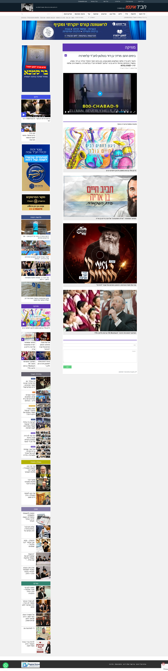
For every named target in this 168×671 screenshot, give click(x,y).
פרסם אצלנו (118, 664)
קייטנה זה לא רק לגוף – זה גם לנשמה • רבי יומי (36, 120)
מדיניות (111, 664)
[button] (6, 665)
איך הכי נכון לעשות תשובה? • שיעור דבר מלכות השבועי (29, 469)
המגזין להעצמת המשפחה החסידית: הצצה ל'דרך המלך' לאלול (28, 517)
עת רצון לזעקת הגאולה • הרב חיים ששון (29, 495)
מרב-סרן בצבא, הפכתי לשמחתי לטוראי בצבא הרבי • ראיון (28, 571)
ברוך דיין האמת (60, 17)
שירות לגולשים (31, 392)
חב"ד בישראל (94, 1)
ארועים (103, 14)
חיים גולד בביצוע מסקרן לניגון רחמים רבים (36, 328)
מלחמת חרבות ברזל (33, 17)
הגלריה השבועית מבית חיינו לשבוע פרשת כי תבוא (29, 384)
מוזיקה (36, 306)
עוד (89, 14)
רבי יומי (68, 17)
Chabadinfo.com (82, 1)
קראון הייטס (32, 433)
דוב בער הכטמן (50, 17)
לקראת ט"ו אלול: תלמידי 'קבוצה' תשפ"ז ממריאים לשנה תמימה (29, 452)
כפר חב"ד (42, 17)
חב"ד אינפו (141, 1)
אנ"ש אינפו (68, 14)
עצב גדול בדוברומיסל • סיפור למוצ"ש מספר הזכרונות (28, 136)
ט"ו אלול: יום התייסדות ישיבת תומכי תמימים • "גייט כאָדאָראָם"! (29, 411)
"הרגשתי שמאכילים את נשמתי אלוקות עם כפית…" (29, 557)
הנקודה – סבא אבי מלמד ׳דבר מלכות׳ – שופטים (28, 543)
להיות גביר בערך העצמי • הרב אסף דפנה (28, 644)
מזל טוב (112, 14)
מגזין (36, 509)
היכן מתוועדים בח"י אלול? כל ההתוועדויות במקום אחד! (30, 398)
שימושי (95, 14)
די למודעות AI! (29, 628)
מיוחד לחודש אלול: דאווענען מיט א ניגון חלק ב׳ (44, 364)
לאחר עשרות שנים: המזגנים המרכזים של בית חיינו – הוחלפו (29, 425)
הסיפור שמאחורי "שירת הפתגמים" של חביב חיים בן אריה (29, 346)
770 (126, 14)
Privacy (166, 669)
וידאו (120, 14)
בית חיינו (23, 17)
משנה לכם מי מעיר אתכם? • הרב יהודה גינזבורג (29, 590)
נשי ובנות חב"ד (129, 1)
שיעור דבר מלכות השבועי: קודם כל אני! (29, 482)
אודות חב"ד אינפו (141, 664)
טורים (36, 583)
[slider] (89, 112)
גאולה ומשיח (36, 462)
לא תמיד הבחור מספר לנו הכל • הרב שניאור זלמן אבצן (28, 604)
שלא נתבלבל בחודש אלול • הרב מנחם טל (29, 529)
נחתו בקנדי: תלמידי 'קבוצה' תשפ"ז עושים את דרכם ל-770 (29, 439)
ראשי (72, 17)
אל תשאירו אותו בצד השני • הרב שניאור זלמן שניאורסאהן (28, 618)
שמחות (48, 275)
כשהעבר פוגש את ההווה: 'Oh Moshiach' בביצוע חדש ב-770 (29, 365)
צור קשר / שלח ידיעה (129, 664)
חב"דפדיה (117, 1)
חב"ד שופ (106, 1)
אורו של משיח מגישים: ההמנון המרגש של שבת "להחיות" (44, 346)
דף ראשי (142, 14)
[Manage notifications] (163, 663)
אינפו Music (80, 14)
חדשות (133, 14)
